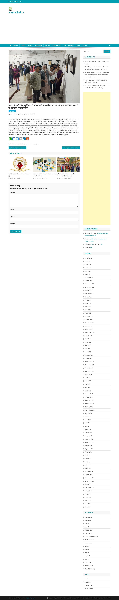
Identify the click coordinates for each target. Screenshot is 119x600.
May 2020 (87, 500)
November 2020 (89, 481)
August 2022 (88, 413)
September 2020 (89, 487)
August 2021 (88, 452)
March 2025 (88, 313)
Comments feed (89, 585)
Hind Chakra (16, 12)
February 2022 (89, 432)
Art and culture (89, 517)
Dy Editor (45, 178)
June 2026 (88, 264)
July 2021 (87, 455)
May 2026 (87, 267)
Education (12, 111)
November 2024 (89, 326)
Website (12, 223)
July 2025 (87, 300)
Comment (13, 192)
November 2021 (89, 442)
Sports (78, 45)
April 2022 (87, 426)
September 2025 (89, 293)
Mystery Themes (30, 598)
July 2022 (87, 416)
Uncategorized (89, 565)
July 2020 (87, 494)
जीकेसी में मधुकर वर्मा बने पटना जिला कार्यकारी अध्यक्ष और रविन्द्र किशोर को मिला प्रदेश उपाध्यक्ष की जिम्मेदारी (97, 68)
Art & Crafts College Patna (22, 144)
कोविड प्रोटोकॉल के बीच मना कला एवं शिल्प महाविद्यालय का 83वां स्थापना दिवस (66, 175)
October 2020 (88, 484)
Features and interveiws (91, 536)
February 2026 (89, 277)
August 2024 (88, 335)
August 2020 (88, 491)
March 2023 (88, 390)
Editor (21, 114)
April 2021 (87, 465)
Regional (30, 45)
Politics (23, 45)
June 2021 (88, 458)
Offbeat (85, 45)
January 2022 (88, 436)
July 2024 (87, 339)
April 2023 (87, 387)
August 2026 (88, 258)
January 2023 (88, 397)
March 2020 (88, 507)
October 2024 (88, 329)
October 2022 (88, 407)
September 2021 (89, 449)
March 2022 (88, 429)
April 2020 (87, 504)
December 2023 (89, 361)
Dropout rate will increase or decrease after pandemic (44, 175)
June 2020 (88, 497)
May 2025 (87, 306)
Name (12, 209)
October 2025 (88, 290)
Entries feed (88, 582)
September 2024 (89, 332)
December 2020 (89, 478)
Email (12, 216)
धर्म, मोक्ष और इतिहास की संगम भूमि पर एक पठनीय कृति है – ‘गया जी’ (97, 62)
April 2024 (87, 348)
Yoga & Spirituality (68, 45)
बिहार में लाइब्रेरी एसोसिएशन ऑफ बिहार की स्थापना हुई (19, 175)
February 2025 (89, 316)
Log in (86, 579)
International (38, 45)
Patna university (35, 144)
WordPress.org (89, 588)
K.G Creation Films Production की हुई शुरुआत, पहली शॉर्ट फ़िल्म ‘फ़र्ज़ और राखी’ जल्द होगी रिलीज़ (97, 87)
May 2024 (87, 345)
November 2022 (89, 403)
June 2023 (88, 381)
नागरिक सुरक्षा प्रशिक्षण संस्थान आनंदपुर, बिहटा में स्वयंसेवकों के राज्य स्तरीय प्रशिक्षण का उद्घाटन (71, 148)
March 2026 (88, 274)
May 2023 (87, 384)
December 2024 (89, 323)
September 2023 (89, 371)
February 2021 (89, 471)
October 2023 (88, 368)
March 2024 (88, 352)
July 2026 (87, 261)
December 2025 (89, 284)
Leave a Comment (30, 114)
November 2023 (89, 365)
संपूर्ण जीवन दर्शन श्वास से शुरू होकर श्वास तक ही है (18, 148)
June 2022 (88, 419)
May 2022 (87, 423)
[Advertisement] (59, 31)
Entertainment (57, 45)
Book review (88, 520)
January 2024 (88, 358)
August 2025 (88, 297)
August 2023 (88, 374)
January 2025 (88, 319)
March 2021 (88, 468)
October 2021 (88, 445)
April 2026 (87, 271)
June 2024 (88, 342)
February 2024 (89, 355)
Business (47, 45)
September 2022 (89, 410)
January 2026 (88, 280)
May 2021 (87, 462)
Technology (88, 562)
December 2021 (89, 439)
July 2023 (87, 377)
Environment (88, 533)
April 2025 (87, 310)
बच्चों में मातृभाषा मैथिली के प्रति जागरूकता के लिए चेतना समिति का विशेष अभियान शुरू (96, 81)
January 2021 (88, 474)
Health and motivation (91, 540)
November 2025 (89, 287)
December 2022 (89, 400)
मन (92, 244)
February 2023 (89, 394)
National (16, 45)
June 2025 (88, 303)
